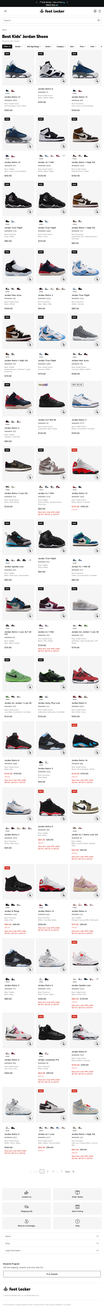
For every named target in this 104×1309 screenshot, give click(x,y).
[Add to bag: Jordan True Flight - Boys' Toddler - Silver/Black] (63, 550)
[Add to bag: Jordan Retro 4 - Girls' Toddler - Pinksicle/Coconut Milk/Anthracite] (97, 895)
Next (67, 1171)
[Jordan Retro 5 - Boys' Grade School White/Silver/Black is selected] (7, 1128)
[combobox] (52, 20)
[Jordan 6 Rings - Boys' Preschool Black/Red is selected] (7, 905)
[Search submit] (99, 20)
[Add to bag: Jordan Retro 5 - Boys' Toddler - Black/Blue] (29, 969)
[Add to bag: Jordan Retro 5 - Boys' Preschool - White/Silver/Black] (63, 969)
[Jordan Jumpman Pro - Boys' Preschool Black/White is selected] (41, 1053)
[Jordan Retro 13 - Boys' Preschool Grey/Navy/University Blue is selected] (75, 91)
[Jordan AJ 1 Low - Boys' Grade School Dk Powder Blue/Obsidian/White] (58, 1128)
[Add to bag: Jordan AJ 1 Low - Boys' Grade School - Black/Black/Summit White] (63, 1118)
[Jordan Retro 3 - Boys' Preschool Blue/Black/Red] (13, 828)
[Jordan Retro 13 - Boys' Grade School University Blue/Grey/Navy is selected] (7, 91)
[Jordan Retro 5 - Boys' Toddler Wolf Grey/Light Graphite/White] (13, 979)
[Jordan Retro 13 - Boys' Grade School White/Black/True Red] (13, 91)
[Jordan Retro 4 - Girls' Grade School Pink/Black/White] (13, 1053)
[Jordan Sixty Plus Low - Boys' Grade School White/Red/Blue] (47, 697)
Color (92, 47)
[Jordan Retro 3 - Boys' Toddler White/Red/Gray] (13, 422)
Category (60, 47)
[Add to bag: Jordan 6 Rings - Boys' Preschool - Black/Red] (29, 895)
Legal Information (12, 1250)
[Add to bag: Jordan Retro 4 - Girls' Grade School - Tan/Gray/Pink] (29, 1043)
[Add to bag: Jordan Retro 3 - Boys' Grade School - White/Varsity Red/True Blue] (97, 411)
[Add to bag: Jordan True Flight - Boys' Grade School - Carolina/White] (63, 344)
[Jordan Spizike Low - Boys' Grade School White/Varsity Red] (91, 979)
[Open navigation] (5, 11)
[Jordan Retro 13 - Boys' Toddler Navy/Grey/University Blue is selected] (7, 156)
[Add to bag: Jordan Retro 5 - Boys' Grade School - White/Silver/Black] (29, 1118)
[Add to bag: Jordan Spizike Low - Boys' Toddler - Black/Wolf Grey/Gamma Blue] (29, 550)
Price (82, 47)
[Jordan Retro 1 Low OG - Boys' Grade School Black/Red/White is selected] (7, 487)
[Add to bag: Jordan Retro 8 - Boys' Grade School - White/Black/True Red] (97, 1043)
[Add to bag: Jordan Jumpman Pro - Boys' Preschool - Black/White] (63, 1043)
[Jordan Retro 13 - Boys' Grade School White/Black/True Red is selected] (75, 487)
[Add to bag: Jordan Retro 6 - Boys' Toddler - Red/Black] (63, 818)
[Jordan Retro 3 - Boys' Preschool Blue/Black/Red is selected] (41, 289)
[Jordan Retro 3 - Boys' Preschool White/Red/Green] (63, 289)
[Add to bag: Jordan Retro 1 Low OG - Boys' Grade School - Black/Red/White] (29, 477)
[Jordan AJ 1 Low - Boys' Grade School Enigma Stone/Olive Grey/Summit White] (63, 1128)
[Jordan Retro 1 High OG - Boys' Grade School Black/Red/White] (86, 156)
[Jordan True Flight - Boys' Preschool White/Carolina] (13, 221)
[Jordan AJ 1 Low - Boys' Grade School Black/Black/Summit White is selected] (41, 1128)
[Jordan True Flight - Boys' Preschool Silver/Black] (80, 289)
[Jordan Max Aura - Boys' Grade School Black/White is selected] (7, 289)
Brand (48, 47)
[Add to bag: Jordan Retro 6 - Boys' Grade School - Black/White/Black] (63, 80)
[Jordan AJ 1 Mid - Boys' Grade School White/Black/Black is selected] (41, 156)
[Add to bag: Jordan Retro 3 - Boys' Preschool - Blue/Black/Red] (63, 279)
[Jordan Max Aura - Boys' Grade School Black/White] (80, 354)
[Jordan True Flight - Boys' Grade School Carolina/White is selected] (41, 354)
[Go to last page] (73, 1171)
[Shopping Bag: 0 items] (100, 11)
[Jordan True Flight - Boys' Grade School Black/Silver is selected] (41, 221)
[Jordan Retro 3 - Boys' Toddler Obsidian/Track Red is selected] (7, 422)
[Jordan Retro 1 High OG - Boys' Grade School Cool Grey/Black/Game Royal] (80, 156)
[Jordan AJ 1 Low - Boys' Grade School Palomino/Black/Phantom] (52, 1128)
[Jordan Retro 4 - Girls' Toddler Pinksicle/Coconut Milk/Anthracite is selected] (75, 905)
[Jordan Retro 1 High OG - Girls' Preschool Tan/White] (80, 1128)
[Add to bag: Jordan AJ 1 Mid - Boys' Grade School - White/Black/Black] (63, 146)
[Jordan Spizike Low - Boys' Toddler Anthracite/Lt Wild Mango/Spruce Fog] (19, 560)
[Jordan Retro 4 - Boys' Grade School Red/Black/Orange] (80, 697)
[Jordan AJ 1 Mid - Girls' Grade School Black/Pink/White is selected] (41, 626)
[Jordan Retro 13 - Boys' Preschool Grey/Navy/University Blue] (47, 905)
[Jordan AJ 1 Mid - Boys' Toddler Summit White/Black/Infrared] (52, 487)
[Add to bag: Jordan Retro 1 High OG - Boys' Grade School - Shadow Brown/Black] (97, 146)
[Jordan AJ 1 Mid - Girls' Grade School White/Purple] (47, 626)
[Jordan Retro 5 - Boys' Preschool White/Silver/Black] (47, 762)
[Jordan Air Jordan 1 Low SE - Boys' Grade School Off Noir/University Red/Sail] (80, 626)
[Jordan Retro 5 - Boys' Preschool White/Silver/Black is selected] (41, 979)
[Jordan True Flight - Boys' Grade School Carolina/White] (47, 221)
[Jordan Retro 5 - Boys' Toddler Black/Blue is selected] (7, 979)
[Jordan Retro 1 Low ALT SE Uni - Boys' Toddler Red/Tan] (13, 626)
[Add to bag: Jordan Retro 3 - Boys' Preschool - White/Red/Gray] (29, 818)
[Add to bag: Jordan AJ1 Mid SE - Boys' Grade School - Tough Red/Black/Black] (63, 411)
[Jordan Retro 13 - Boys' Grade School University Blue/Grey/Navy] (80, 487)
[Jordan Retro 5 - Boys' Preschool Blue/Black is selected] (41, 762)
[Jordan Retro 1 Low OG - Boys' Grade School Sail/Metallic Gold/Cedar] (13, 487)
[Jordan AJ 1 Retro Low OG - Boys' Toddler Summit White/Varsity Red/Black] (80, 828)
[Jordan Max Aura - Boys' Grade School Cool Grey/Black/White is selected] (75, 354)
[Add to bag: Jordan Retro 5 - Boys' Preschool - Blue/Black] (63, 752)
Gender (18, 47)
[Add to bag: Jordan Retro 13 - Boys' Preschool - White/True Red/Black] (63, 895)
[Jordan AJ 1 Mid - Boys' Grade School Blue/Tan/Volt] (47, 156)
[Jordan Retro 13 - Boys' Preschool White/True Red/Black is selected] (41, 905)
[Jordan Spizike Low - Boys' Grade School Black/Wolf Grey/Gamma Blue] (86, 979)
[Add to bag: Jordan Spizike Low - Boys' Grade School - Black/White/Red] (97, 969)
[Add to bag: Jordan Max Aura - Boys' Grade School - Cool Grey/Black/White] (97, 344)
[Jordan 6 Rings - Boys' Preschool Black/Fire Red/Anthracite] (13, 905)
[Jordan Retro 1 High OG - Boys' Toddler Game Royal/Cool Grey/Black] (13, 354)
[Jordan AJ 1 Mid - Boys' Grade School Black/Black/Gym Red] (58, 156)
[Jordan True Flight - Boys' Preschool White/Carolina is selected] (75, 289)
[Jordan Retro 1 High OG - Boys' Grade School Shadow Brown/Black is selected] (75, 156)
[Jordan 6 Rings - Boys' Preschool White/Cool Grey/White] (19, 905)
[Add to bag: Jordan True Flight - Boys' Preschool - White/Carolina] (97, 279)
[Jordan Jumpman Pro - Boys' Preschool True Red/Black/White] (47, 1053)
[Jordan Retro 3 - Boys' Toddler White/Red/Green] (19, 422)
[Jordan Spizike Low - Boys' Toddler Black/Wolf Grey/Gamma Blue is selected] (7, 560)
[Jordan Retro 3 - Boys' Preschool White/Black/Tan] (58, 289)
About (8, 1236)
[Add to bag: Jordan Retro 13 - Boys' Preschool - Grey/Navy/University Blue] (97, 80)
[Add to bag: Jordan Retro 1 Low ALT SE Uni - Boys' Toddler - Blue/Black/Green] (29, 615)
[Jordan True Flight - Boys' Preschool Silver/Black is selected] (7, 221)
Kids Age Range (33, 47)
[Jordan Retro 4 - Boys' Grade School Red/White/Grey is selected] (75, 697)
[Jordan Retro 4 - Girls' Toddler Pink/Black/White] (86, 905)
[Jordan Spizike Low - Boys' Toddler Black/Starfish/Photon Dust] (24, 560)
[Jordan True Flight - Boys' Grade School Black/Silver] (47, 354)
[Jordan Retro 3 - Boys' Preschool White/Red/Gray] (47, 289)
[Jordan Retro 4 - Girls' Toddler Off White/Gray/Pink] (91, 905)
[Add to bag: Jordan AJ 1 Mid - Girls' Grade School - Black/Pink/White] (63, 615)
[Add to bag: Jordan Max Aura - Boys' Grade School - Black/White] (29, 279)
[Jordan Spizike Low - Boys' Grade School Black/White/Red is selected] (75, 979)
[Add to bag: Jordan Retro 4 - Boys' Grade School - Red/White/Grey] (97, 686)
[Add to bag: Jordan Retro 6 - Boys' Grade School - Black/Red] (29, 752)
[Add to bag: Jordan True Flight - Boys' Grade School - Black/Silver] (63, 211)
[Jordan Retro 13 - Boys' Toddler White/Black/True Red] (13, 156)
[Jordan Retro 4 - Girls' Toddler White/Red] (80, 905)
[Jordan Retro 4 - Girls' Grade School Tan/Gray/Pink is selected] (7, 1053)
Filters (6, 46)
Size (71, 47)
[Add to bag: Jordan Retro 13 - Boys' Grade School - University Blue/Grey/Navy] (29, 80)
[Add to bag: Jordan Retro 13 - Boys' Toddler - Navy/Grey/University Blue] (29, 146)
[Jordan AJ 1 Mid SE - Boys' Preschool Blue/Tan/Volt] (80, 560)
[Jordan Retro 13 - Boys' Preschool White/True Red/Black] (80, 91)
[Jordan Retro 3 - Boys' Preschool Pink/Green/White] (52, 289)
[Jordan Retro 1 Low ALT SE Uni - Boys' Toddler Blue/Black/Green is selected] (7, 626)
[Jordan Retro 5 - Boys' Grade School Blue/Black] (13, 1128)
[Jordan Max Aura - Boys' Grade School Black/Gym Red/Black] (19, 289)
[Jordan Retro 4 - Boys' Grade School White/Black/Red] (86, 697)
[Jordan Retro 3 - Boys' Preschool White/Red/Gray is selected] (7, 828)
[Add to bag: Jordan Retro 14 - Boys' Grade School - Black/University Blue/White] (97, 752)
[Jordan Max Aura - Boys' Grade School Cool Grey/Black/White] (13, 289)
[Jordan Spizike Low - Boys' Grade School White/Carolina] (80, 979)
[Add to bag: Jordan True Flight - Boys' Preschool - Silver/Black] (29, 211)
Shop (7, 1243)
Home (4, 30)
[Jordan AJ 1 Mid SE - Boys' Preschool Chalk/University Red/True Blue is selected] (75, 560)
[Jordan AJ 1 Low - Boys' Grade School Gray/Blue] (47, 1128)
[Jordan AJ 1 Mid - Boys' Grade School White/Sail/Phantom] (52, 156)
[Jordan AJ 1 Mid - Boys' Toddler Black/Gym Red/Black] (58, 487)
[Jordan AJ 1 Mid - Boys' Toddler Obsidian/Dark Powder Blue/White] (47, 487)
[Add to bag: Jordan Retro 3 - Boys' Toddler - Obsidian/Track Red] (29, 411)
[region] (52, 3)
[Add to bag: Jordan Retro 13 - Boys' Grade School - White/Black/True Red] (97, 477)
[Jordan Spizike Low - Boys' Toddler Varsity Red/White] (13, 560)
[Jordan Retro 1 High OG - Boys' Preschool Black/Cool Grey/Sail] (80, 221)
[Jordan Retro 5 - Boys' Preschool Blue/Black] (47, 979)
